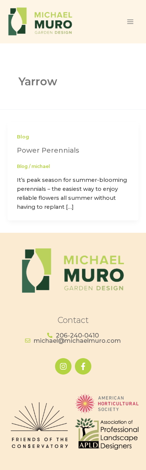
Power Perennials (48, 150)
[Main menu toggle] (130, 21)
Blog (23, 137)
